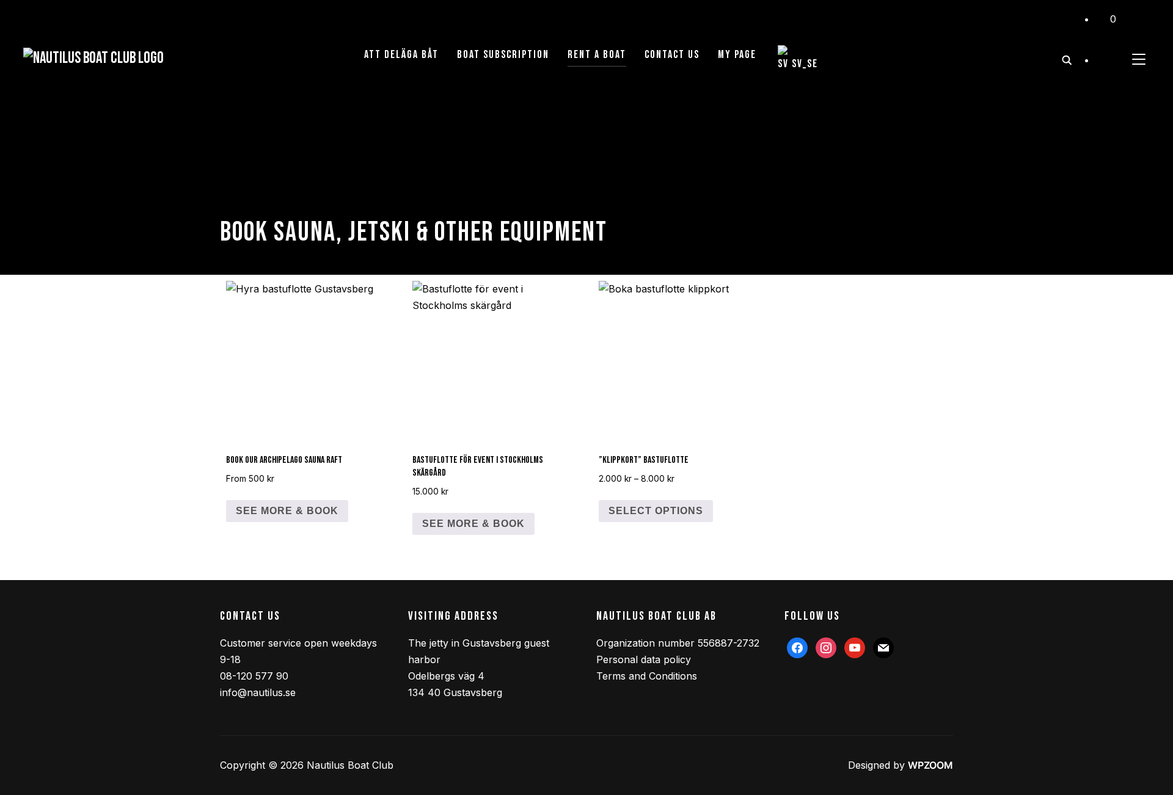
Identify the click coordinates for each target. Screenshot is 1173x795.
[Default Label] (854, 647)
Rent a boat (597, 54)
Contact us (672, 54)
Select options (655, 511)
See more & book (287, 511)
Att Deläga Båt (401, 54)
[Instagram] (826, 647)
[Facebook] (797, 647)
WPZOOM (930, 765)
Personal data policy (643, 659)
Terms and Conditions (646, 676)
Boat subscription (503, 54)
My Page (737, 54)
